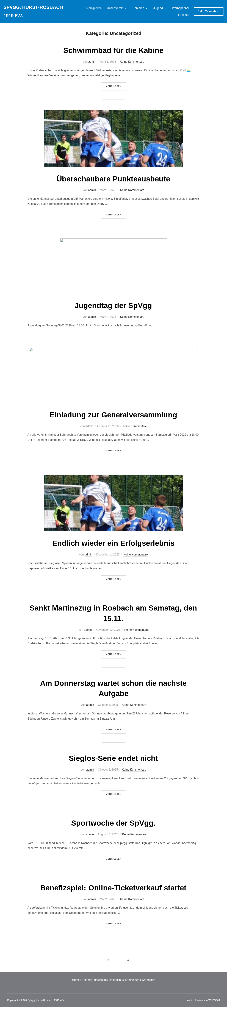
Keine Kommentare (132, 61)
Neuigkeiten (94, 8)
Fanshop (183, 14)
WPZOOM (214, 1000)
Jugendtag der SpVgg (113, 305)
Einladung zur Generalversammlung (113, 415)
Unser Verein (115, 8)
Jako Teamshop (208, 11)
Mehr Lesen (116, 86)
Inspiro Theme (195, 1000)
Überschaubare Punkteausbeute (113, 179)
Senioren (138, 8)
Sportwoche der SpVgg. (113, 823)
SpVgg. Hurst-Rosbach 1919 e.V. (33, 11)
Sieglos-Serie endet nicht (113, 758)
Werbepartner (180, 8)
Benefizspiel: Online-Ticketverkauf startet (113, 888)
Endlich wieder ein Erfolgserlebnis (113, 543)
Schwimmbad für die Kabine (113, 50)
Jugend (158, 8)
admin (92, 61)
